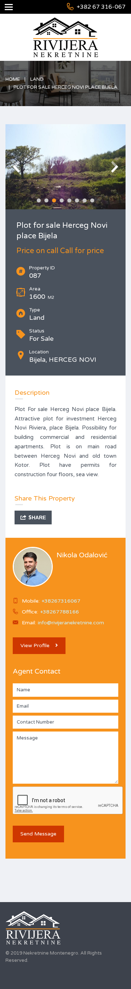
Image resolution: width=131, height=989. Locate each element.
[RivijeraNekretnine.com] (65, 166)
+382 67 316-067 (101, 7)
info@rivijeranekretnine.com (71, 623)
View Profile (34, 645)
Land (37, 79)
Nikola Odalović (81, 555)
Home (12, 79)
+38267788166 (59, 612)
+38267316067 (60, 601)
